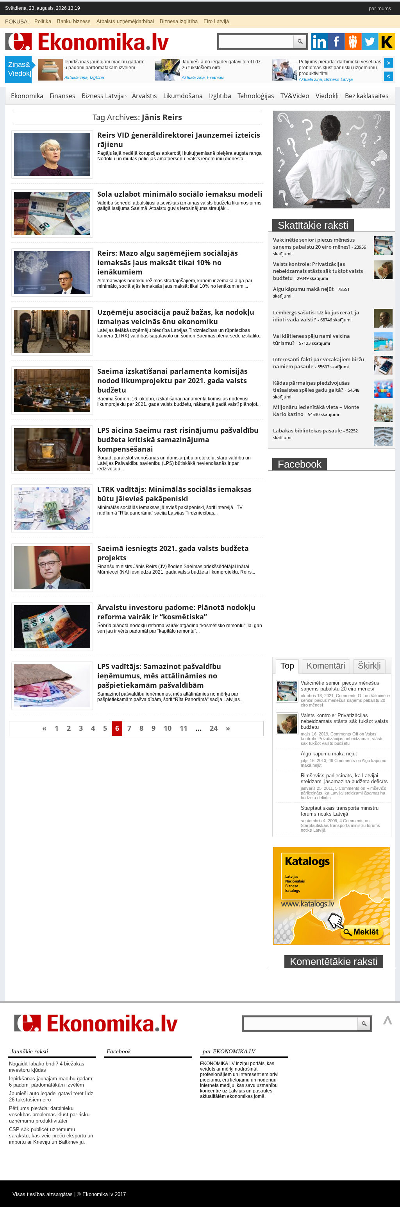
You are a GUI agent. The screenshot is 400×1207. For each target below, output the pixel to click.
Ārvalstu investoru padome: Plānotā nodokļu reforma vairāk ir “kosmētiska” (176, 612)
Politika (42, 21)
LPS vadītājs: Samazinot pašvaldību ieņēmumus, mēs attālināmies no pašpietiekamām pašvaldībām (159, 676)
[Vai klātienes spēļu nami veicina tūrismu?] (383, 349)
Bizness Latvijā (338, 79)
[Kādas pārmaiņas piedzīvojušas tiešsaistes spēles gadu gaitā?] (383, 396)
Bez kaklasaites (367, 95)
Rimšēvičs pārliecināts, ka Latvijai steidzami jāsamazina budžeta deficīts (344, 778)
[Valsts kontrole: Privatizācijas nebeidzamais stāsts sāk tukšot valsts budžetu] (383, 277)
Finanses (216, 77)
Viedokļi (327, 95)
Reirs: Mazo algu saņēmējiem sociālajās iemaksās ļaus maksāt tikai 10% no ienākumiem (167, 262)
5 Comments (343, 793)
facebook (336, 41)
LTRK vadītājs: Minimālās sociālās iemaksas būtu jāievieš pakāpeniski (174, 493)
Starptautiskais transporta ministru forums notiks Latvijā (340, 811)
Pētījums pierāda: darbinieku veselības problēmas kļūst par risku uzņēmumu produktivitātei (340, 67)
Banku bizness (74, 21)
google (319, 41)
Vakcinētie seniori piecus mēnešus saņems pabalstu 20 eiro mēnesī (314, 243)
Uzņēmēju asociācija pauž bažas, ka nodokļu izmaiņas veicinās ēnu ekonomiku (175, 316)
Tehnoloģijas (256, 95)
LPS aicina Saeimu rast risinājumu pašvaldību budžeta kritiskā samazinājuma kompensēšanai (178, 439)
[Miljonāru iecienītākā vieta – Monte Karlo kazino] (383, 420)
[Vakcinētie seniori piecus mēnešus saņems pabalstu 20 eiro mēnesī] (383, 252)
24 (214, 728)
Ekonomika (27, 95)
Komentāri (326, 666)
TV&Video (294, 95)
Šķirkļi (369, 666)
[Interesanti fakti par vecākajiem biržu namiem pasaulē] (383, 372)
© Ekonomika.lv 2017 (101, 1194)
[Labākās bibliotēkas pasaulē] (383, 443)
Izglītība (97, 77)
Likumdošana (183, 95)
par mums (380, 8)
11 (184, 728)
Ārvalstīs (144, 95)
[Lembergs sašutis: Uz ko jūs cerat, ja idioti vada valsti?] (383, 325)
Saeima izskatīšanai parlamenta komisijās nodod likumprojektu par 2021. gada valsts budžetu (172, 380)
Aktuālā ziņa (76, 77)
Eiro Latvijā (216, 21)
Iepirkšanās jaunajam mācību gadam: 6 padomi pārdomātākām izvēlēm (104, 64)
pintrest (353, 41)
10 (167, 728)
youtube (387, 41)
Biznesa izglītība (179, 21)
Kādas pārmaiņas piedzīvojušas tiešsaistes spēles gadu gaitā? (311, 386)
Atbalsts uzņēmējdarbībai (125, 21)
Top (287, 666)
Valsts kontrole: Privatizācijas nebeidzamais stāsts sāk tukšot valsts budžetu (318, 271)
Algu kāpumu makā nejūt (303, 288)
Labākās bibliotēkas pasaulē (307, 430)
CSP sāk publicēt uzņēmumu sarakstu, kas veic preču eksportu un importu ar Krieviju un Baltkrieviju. (51, 1135)
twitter (370, 41)
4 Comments (340, 825)
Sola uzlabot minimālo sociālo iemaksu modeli (179, 194)
